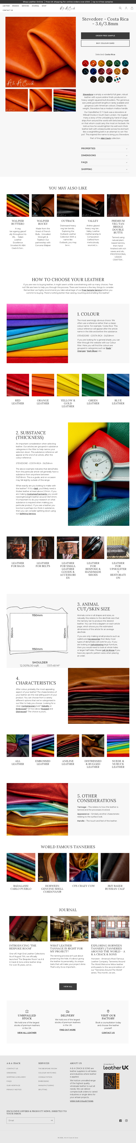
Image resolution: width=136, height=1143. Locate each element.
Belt (36, 488)
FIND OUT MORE (68, 1030)
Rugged (45, 709)
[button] (120, 8)
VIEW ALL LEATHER (26, 1032)
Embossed (21, 709)
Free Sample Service (92, 290)
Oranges (81, 351)
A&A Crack (106, 138)
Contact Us (12, 1068)
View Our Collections (81, 1101)
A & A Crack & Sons (71, 1138)
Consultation (45, 1077)
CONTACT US (108, 1032)
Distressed (21, 711)
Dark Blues (92, 351)
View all (68, 987)
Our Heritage (13, 1085)
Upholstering (96, 644)
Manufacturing (46, 1085)
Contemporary (28, 706)
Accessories (94, 639)
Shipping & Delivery (16, 1077)
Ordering (11, 1073)
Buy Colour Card (105, 43)
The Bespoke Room (47, 1068)
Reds (108, 348)
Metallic (45, 706)
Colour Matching (47, 1073)
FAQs (9, 1081)
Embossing (43, 1081)
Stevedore (88, 94)
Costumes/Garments (37, 494)
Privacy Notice (14, 1090)
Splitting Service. (28, 513)
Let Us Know (108, 650)
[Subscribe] (51, 1120)
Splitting (42, 1090)
